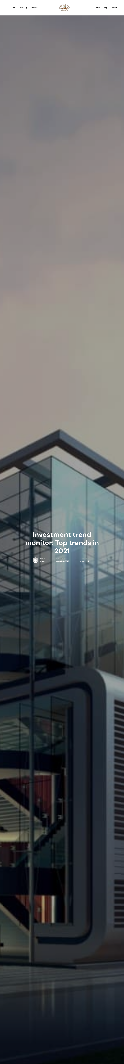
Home (14, 8)
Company (23, 8)
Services (34, 8)
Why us (97, 8)
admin (42, 561)
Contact (114, 8)
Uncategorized (85, 561)
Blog (105, 8)
